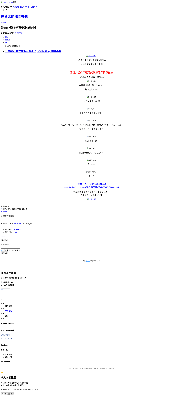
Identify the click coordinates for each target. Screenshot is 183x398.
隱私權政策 (103, 368)
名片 (6, 42)
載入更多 (4, 240)
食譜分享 (17, 229)
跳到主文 (4, 22)
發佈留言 (4, 253)
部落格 (7, 40)
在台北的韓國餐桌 (14, 16)
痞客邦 (16, 224)
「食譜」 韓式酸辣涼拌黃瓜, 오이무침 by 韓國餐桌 (33, 51)
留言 (20, 224)
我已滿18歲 (5, 394)
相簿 (6, 37)
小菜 (15, 232)
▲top (3, 236)
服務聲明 (111, 368)
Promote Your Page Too (7, 338)
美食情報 (18, 33)
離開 (12, 394)
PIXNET (75, 368)
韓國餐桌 (4, 211)
